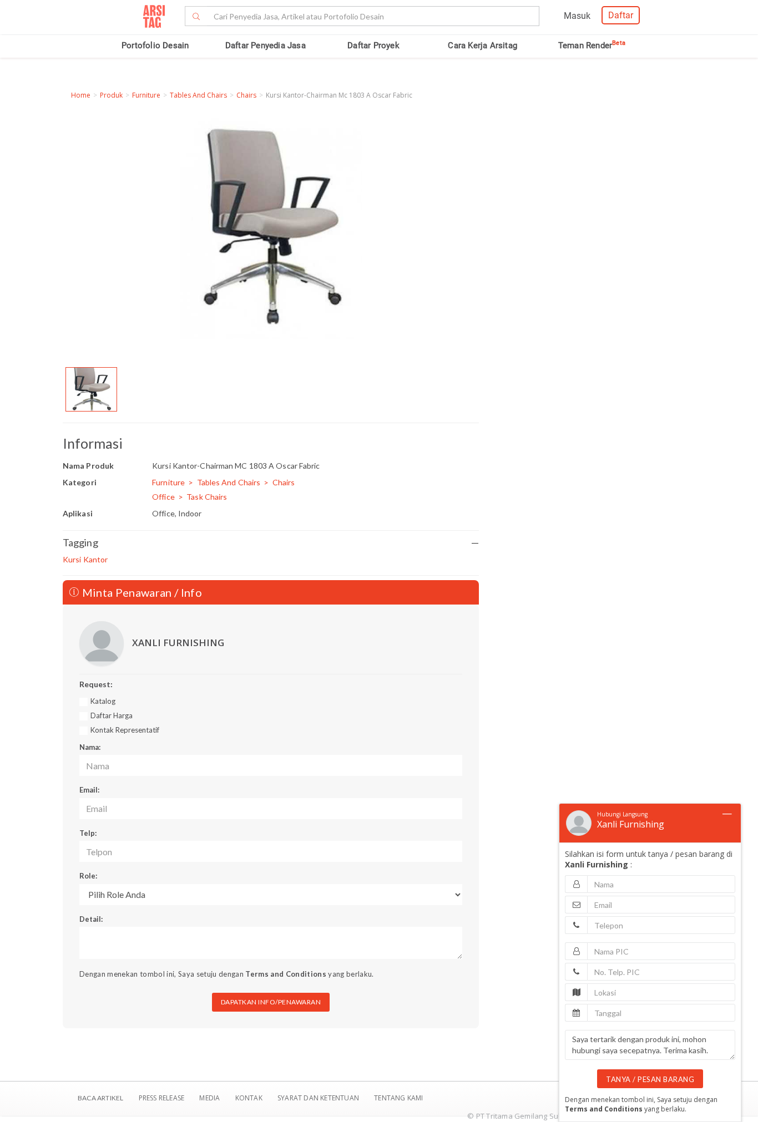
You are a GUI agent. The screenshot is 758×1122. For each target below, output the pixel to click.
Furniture (146, 95)
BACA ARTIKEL (100, 1098)
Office (163, 496)
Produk (111, 95)
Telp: (88, 833)
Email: (89, 789)
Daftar (620, 15)
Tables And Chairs (198, 95)
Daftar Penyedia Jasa (265, 45)
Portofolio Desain (155, 45)
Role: (88, 875)
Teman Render (591, 45)
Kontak (249, 1098)
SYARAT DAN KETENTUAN (319, 1098)
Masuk (577, 16)
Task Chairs (206, 496)
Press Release (161, 1098)
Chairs (246, 95)
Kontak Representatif (124, 729)
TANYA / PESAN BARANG (650, 1079)
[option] (91, 389)
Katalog (102, 701)
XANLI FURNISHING (178, 642)
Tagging (271, 542)
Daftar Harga (111, 715)
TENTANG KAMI (398, 1098)
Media (210, 1098)
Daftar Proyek (373, 45)
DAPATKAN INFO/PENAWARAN (271, 1002)
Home (80, 95)
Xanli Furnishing (630, 824)
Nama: (89, 747)
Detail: (91, 919)
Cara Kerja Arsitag (482, 45)
